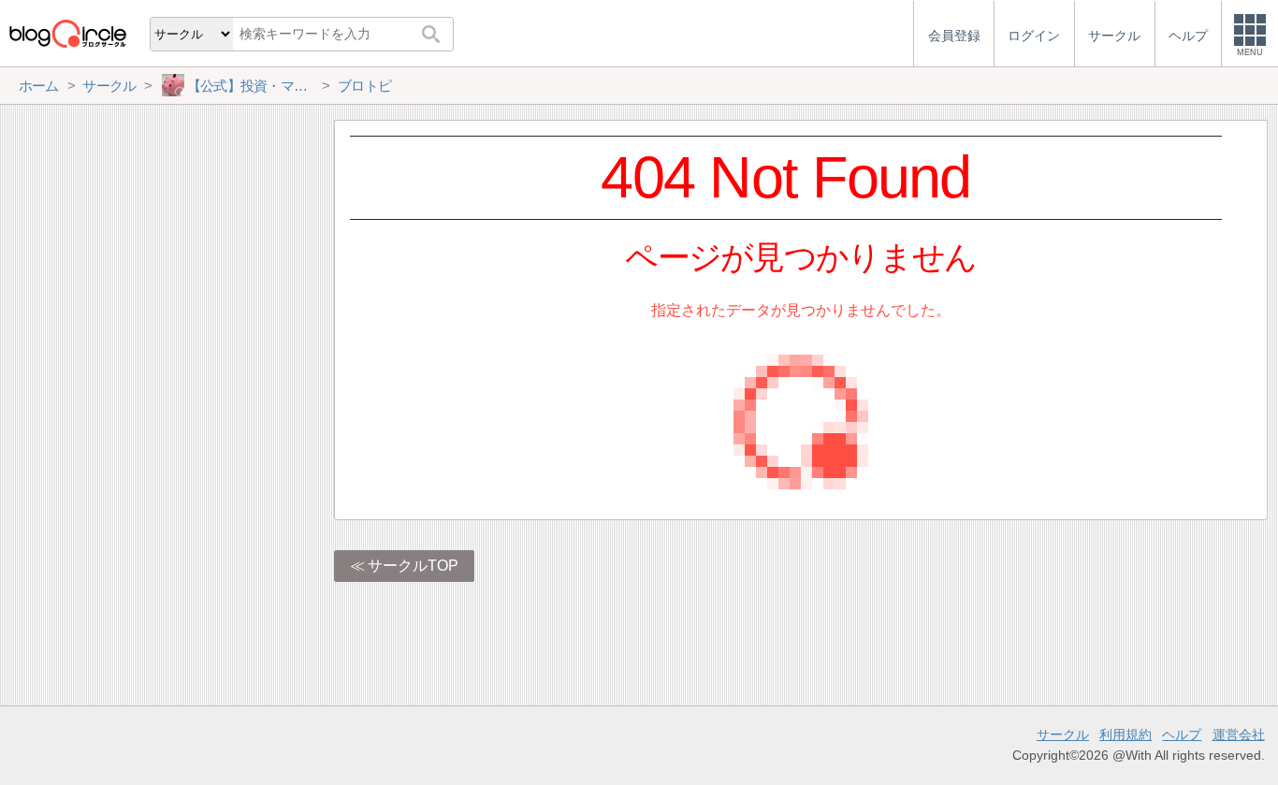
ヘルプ (1181, 734)
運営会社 (1239, 734)
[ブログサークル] (67, 33)
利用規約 (1125, 734)
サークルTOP (413, 566)
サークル (1063, 734)
